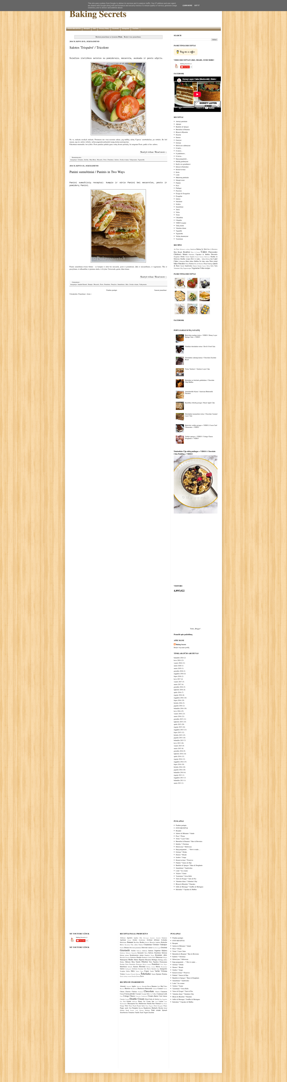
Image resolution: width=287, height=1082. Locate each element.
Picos (177, 185)
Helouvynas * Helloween (184, 847)
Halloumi (139, 950)
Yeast (141, 1012)
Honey (140, 1001)
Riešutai (142, 966)
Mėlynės (128, 962)
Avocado (144, 986)
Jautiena (151, 950)
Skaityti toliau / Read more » (153, 151)
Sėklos (128, 971)
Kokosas (164, 953)
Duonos (178, 137)
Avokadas (80, 160)
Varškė (158, 971)
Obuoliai (145, 961)
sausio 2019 (177, 668)
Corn (121, 996)
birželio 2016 (178, 703)
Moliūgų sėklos (162, 960)
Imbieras (145, 951)
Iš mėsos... (179, 151)
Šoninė (154, 974)
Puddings (210, 264)
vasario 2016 (178, 714)
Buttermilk (148, 988)
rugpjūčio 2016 (178, 698)
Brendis (147, 942)
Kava (147, 953)
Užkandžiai (179, 217)
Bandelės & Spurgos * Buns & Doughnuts (189, 865)
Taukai (138, 971)
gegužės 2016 (178, 706)
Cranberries (144, 996)
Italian (208, 259)
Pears (147, 1006)
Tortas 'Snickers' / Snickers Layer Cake (197, 369)
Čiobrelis (133, 974)
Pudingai (178, 188)
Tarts (215, 266)
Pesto (105, 160)
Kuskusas (145, 957)
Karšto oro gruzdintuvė (183, 164)
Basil (159, 986)
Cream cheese (153, 996)
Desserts (214, 254)
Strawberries (124, 1012)
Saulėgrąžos (128, 969)
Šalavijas (138, 974)
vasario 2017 (178, 682)
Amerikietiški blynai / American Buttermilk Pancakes (199, 392)
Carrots (165, 988)
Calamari (155, 988)
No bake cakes (204, 261)
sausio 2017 (177, 684)
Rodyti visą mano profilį (181, 647)
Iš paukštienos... (181, 153)
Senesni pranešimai (160, 290)
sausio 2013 (177, 783)
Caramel (160, 988)
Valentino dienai (181, 228)
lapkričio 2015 (178, 722)
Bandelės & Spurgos (182, 127)
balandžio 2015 (178, 740)
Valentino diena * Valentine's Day (186, 881)
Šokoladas (146, 973)
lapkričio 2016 (178, 690)
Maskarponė (124, 960)
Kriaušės (128, 957)
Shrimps (141, 1010)
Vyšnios (122, 974)
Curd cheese (163, 996)
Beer (165, 986)
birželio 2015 (178, 735)
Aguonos (130, 938)
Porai (162, 964)
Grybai (134, 950)
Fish (124, 1001)
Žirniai (138, 976)
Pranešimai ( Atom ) (84, 294)
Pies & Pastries (198, 264)
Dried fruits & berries (152, 999)
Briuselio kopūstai (155, 942)
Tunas (142, 971)
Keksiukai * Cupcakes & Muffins (186, 889)
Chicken (134, 991)
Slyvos (149, 969)
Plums (165, 1006)
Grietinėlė (125, 950)
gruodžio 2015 (178, 719)
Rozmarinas (164, 967)
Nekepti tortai (180, 180)
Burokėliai (128, 945)
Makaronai (159, 957)
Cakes (204, 251)
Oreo (151, 962)
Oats (162, 1003)
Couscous (138, 996)
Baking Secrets (98, 13)
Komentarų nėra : (77, 157)
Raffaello (130, 967)
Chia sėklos (134, 945)
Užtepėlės (179, 220)
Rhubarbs (155, 1008)
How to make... (196, 259)
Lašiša (150, 957)
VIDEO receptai (181, 223)
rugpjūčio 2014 (178, 762)
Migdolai (142, 960)
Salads (182, 266)
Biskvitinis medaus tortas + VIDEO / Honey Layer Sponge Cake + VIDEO (201, 336)
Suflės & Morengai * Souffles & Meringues (189, 887)
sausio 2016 (177, 716)
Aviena (130, 940)
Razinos (136, 967)
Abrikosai (123, 938)
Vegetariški (141, 160)
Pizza (205, 263)
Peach (134, 1006)
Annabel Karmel (82, 284)
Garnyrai (178, 140)
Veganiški (179, 231)
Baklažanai (123, 942)
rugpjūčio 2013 (178, 778)
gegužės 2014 (178, 770)
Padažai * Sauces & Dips (184, 863)
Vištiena (164, 971)
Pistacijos (139, 964)
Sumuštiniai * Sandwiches (184, 868)
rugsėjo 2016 (178, 695)
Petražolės (132, 964)
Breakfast (186, 252)
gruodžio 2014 (178, 751)
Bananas (154, 986)
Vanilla (137, 1012)
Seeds (127, 1010)
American (193, 249)
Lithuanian (182, 261)
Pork (130, 1008)
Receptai (87, 28)
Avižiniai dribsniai (154, 940)
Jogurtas (158, 950)
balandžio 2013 (178, 780)
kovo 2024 (177, 660)
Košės (177, 172)
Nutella (138, 962)
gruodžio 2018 (178, 671)
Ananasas (164, 938)
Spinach (164, 1010)
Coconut (138, 994)
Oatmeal (158, 1003)
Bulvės (122, 945)
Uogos (147, 971)
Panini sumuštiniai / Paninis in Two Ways (97, 171)
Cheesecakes (212, 252)
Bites (175, 252)
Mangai (165, 957)
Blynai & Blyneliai (182, 132)
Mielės (136, 960)
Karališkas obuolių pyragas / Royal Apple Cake (200, 403)
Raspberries (147, 1008)
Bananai (130, 942)
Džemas (126, 947)
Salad (165, 1008)
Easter (187, 257)
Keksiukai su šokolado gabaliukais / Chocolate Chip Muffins (199, 381)
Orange (122, 1006)
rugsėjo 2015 (178, 727)
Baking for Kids (201, 249)
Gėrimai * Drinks (181, 852)
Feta (153, 947)
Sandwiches (188, 266)
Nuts (153, 1003)
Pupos (165, 964)
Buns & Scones (195, 252)
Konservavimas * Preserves (184, 860)
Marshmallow (123, 1003)
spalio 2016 (177, 692)
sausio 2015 (177, 748)
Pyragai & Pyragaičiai (183, 193)
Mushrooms (142, 1003)
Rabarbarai (124, 967)
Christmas (191, 254)
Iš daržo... (179, 148)
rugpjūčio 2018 (178, 674)
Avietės (136, 940)
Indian (203, 259)
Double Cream (137, 998)
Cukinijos (163, 944)
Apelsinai (123, 940)
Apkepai (178, 124)
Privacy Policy (104, 28)
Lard (156, 1001)
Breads (180, 252)
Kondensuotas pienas (137, 955)
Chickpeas (140, 991)
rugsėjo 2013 (178, 775)
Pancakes (181, 263)
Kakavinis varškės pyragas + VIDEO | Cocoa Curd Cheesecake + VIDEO (201, 426)
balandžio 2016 (178, 708)
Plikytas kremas (147, 964)
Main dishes (189, 261)
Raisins (141, 1008)
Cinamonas (148, 944)
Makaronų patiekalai (182, 177)
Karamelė (141, 953)
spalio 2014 (177, 756)
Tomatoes (131, 1012)
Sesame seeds (134, 1010)
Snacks (204, 266)
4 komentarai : (76, 282)
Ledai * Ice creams (182, 871)
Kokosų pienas (125, 955)
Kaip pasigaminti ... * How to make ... (188, 849)
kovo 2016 (177, 711)
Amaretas (153, 938)
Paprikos (156, 962)
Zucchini (151, 1012)
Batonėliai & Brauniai (183, 129)
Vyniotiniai (179, 239)
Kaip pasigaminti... (182, 159)
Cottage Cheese (129, 996)
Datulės (122, 947)
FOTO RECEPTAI (74, 28)
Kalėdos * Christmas (182, 844)
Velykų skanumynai (182, 236)
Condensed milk (162, 994)
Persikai (122, 964)
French (197, 257)
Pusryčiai (114, 284)
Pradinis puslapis (111, 290)
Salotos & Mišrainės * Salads (185, 833)
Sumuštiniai (121, 284)
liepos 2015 (177, 732)
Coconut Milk (145, 994)
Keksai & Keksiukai (182, 167)
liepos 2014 (177, 764)
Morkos (122, 962)
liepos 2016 (177, 700)
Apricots (139, 986)
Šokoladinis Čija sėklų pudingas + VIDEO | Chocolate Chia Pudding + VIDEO (194, 452)
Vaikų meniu (133, 160)
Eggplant (164, 999)
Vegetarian (196, 268)
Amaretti (159, 938)
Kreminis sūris (161, 955)
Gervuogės (158, 947)
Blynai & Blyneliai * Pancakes (185, 884)
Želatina (164, 974)
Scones (200, 266)
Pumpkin (135, 1008)
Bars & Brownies (212, 249)
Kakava (164, 950)
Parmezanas (163, 962)
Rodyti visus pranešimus (132, 37)
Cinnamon (164, 991)
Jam (211, 259)
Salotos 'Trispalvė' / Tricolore (89, 47)
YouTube (135, 28)
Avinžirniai (143, 940)
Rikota (158, 967)
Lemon (161, 1001)
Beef (162, 986)
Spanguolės (163, 969)
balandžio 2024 (178, 658)
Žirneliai (134, 976)
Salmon (122, 1010)
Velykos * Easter (181, 873)
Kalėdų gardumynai (182, 161)
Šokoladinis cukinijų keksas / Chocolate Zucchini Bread (200, 359)
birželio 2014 (178, 767)
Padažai (178, 183)
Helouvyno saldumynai (183, 145)
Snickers (154, 969)
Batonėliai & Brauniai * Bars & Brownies (189, 841)
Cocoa (122, 994)
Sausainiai (179, 201)
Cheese (122, 991)
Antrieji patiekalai (181, 121)
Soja (158, 969)
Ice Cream (147, 1001)
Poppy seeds (124, 1008)
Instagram (125, 28)
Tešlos (178, 212)
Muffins (196, 261)
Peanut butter (141, 1006)
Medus (131, 959)
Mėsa (134, 962)
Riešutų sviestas (151, 967)
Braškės (142, 942)
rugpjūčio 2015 (178, 730)
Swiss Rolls (210, 266)
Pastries (191, 263)
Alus (141, 938)
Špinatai (159, 974)
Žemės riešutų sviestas (126, 976)
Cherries (128, 991)
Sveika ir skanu (124, 160)
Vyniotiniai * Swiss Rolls (184, 876)
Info (94, 28)
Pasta (187, 264)
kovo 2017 (177, 679)
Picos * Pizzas (180, 836)
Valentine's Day (178, 268)
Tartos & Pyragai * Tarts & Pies (186, 879)
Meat (136, 1004)
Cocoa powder (129, 993)
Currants (122, 999)
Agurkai (136, 938)
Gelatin (129, 1001)
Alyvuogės (146, 938)
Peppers (151, 1006)
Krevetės (123, 957)
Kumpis (90, 284)
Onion (165, 1003)
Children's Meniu (180, 254)
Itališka (86, 160)
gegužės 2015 (178, 738)
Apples (134, 986)
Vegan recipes (187, 268)
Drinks (182, 257)
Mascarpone (131, 1003)
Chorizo (141, 945)
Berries (127, 988)
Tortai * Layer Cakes (182, 839)
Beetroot (122, 988)
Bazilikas (137, 942)
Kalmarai (129, 953)
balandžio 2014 (178, 772)
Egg (161, 999)
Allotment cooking (185, 249)
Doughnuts (177, 257)
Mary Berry (92, 160)
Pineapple (160, 1006)
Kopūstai (148, 955)
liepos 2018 (177, 676)
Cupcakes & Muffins (203, 254)
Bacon (149, 986)
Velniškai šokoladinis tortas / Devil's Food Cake (200, 346)
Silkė (145, 969)
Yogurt (146, 1012)
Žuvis (142, 976)
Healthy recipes (185, 259)
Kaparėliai (135, 953)
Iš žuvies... (179, 156)
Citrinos (156, 944)
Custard (127, 999)
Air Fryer (176, 249)
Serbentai (135, 969)
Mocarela (100, 160)
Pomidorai (111, 160)
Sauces (195, 266)
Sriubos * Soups (181, 857)
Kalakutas (123, 953)
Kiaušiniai (158, 953)
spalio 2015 (177, 724)
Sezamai (141, 969)
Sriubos (178, 204)
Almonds (123, 986)
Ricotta (161, 1008)
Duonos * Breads (181, 855)
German (201, 257)
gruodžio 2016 (178, 687)
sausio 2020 (177, 666)
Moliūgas (155, 960)
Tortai (178, 215)
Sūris (127, 284)
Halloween (207, 257)
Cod (151, 994)
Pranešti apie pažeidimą (183, 634)
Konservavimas (180, 169)
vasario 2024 (178, 663)
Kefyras (151, 953)
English (192, 257)
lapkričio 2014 (178, 754)
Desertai (178, 135)
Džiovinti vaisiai (147, 947)
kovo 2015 (177, 743)
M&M (154, 957)
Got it (197, 5)
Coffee (154, 994)
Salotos (117, 160)
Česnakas (128, 974)
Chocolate (149, 991)
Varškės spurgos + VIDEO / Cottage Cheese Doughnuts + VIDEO (199, 437)
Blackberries (134, 988)
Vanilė (152, 971)
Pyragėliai (179, 196)
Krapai (153, 955)
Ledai (177, 175)
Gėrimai (178, 143)
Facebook (115, 28)
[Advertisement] (118, 314)
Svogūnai (123, 971)
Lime (165, 1001)
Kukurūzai (133, 957)
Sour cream (156, 1010)
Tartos (178, 209)
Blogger (197, 629)
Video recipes (205, 268)
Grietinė (164, 947)
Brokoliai (164, 942)
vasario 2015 (178, 746)
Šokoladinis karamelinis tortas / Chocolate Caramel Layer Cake (201, 415)
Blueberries (141, 988)
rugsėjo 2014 (178, 759)
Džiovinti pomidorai (135, 948)
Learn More (187, 5)
